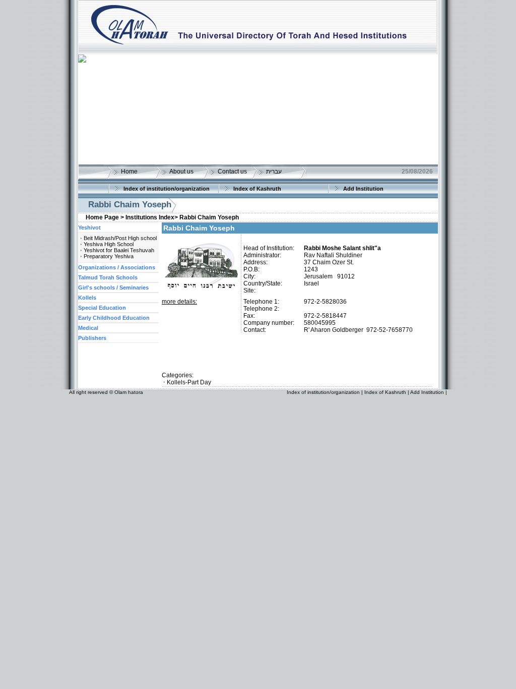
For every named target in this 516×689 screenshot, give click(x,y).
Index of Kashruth (257, 189)
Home (129, 171)
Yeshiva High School (109, 244)
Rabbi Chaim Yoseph (209, 217)
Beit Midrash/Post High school (120, 238)
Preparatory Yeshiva (109, 256)
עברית (274, 171)
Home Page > (105, 217)
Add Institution (363, 189)
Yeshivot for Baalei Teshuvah (119, 250)
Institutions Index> (151, 217)
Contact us (232, 171)
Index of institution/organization (166, 189)
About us (181, 171)
